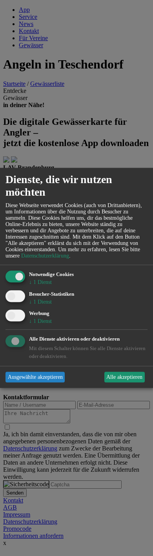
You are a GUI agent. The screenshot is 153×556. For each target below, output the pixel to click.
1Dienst (40, 282)
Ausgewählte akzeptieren (35, 377)
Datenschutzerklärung (45, 256)
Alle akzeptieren (124, 377)
